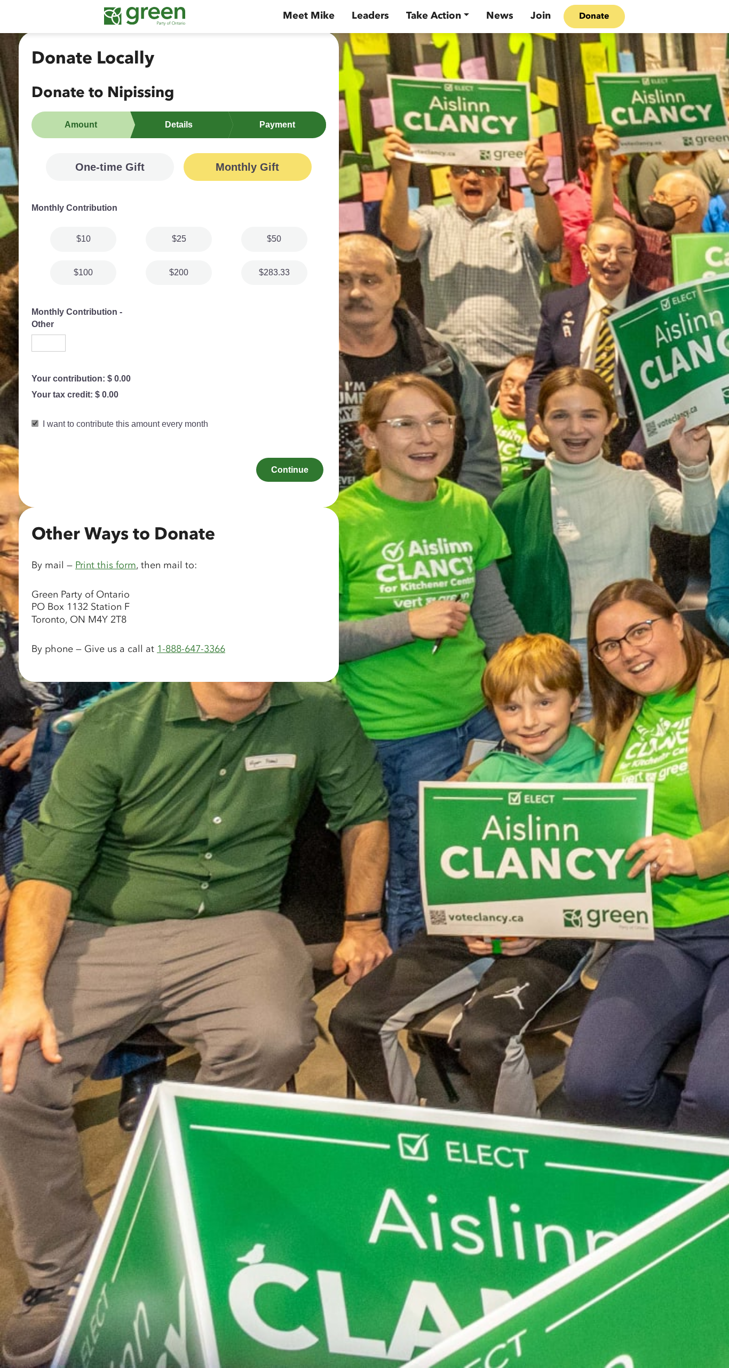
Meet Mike (309, 16)
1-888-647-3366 (191, 649)
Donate (594, 16)
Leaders (370, 16)
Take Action (433, 16)
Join (540, 16)
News (499, 16)
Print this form (105, 565)
